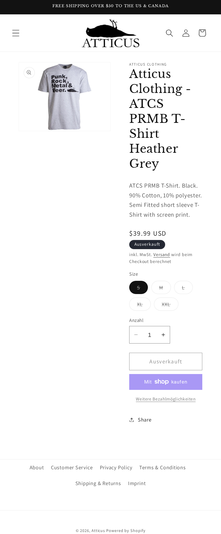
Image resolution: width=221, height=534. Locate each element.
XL (144, 305)
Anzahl (136, 320)
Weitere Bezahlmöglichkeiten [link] (166, 399)
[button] (15, 33)
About (37, 467)
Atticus (98, 530)
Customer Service (72, 467)
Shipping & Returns (98, 483)
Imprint (137, 483)
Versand (161, 254)
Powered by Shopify (125, 530)
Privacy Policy (116, 467)
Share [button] (145, 419)
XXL (170, 305)
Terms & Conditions (162, 467)
